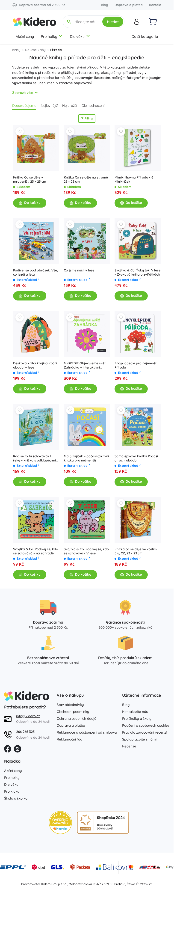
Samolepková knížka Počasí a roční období (136, 458)
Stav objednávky (70, 704)
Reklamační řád (69, 739)
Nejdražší (69, 105)
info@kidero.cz (28, 716)
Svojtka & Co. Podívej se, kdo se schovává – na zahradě (35, 551)
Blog (104, 5)
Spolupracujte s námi (139, 739)
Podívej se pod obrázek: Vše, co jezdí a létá (35, 272)
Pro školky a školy (136, 718)
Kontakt (155, 5)
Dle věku (77, 36)
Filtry (89, 118)
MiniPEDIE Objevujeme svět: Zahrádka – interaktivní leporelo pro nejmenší (85, 365)
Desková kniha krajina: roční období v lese (35, 365)
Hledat (113, 21)
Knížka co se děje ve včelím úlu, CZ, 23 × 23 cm (136, 551)
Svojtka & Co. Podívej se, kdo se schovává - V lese (86, 551)
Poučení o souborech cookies (145, 725)
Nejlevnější (49, 105)
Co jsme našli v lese (79, 270)
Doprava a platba (129, 5)
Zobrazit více (22, 92)
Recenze (129, 746)
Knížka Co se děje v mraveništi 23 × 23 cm (29, 179)
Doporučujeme (24, 105)
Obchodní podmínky (73, 711)
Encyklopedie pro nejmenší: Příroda (136, 365)
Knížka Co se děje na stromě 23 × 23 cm (86, 179)
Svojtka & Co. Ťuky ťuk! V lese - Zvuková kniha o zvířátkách (137, 272)
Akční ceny (25, 36)
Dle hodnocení (93, 105)
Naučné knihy (35, 50)
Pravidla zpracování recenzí (144, 732)
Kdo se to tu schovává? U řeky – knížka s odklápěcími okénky (34, 458)
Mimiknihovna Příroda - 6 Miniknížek (134, 179)
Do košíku (32, 202)
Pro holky (49, 36)
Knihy (16, 50)
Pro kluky (11, 791)
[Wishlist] (19, 131)
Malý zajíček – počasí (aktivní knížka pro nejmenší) (86, 458)
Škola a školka (15, 798)
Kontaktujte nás (135, 711)
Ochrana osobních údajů (76, 718)
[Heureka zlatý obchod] (60, 822)
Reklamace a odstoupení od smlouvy (87, 732)
